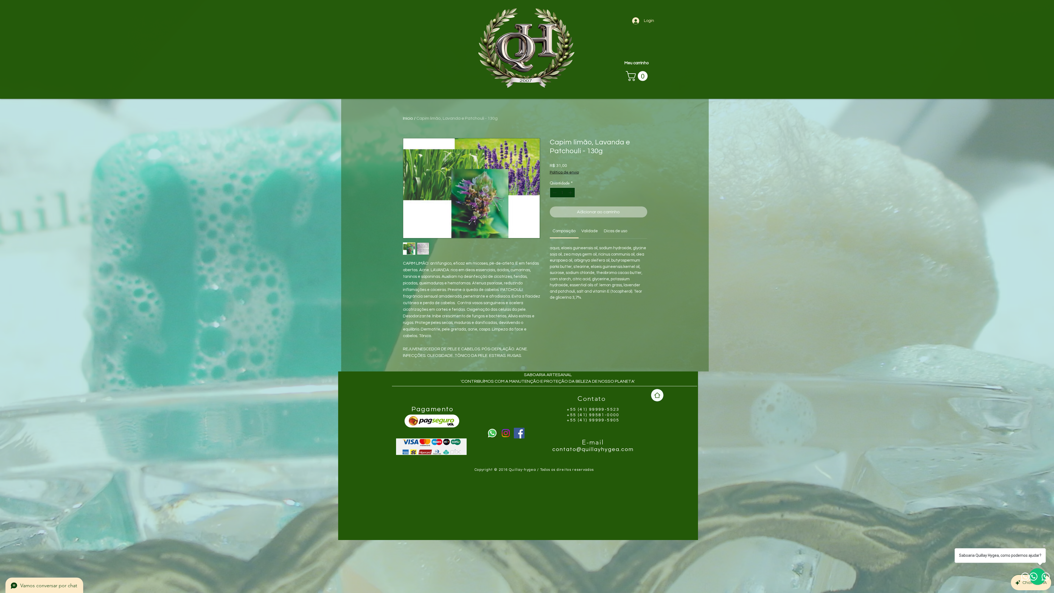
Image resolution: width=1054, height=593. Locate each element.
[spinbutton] (562, 192)
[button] (638, 76)
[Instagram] (505, 433)
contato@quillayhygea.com (593, 449)
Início (408, 118)
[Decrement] (554, 192)
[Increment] (570, 192)
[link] (564, 231)
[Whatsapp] (492, 433)
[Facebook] (519, 433)
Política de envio (564, 172)
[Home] (657, 395)
